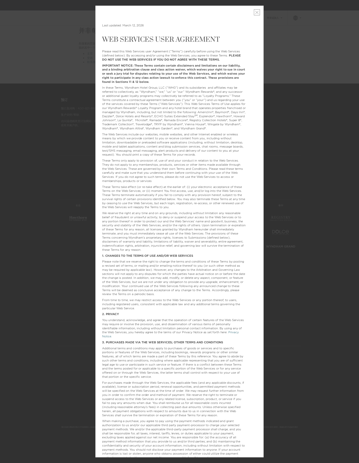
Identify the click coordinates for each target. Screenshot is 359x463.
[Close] (257, 12)
